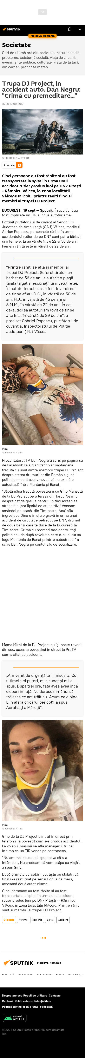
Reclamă (7, 1001)
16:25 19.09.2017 (13, 104)
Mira (20, 452)
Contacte (55, 995)
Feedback (46, 1006)
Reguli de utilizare (35, 995)
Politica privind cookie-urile (20, 1006)
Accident (63, 919)
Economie (44, 974)
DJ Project (23, 157)
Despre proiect (12, 995)
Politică (8, 974)
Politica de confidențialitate (33, 1001)
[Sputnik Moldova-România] (12, 31)
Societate (9, 919)
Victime (23, 919)
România (37, 919)
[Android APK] (15, 1018)
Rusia (60, 974)
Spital (50, 919)
